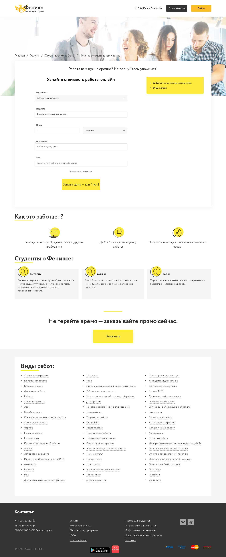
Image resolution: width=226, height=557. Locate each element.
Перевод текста (33, 433)
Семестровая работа (36, 422)
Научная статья (94, 454)
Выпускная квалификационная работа (169, 407)
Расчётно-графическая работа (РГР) (44, 459)
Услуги (34, 56)
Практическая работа (98, 433)
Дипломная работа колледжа (165, 396)
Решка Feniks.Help (80, 525)
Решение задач (94, 428)
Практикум (155, 469)
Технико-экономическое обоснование (108, 407)
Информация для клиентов (141, 525)
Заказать (113, 336)
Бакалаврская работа (160, 417)
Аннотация (30, 464)
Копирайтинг (93, 475)
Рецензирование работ (162, 401)
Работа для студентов (138, 520)
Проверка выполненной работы (42, 443)
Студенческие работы (60, 56)
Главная (20, 56)
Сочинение (155, 480)
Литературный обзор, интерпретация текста (111, 386)
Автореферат (156, 433)
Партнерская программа (84, 530)
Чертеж (28, 428)
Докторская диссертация (163, 386)
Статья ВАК (92, 422)
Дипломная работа (34, 391)
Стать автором (177, 8)
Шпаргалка (92, 375)
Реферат (29, 396)
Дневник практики (96, 480)
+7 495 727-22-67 (149, 8)
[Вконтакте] (183, 522)
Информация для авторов (140, 530)
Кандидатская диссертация (163, 381)
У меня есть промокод (81, 171)
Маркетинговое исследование (103, 469)
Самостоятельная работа (100, 443)
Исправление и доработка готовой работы (110, 396)
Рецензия (29, 469)
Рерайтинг (154, 475)
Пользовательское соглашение (143, 535)
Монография (93, 464)
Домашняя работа (159, 438)
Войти (201, 8)
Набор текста (94, 459)
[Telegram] (191, 522)
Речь (26, 475)
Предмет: (40, 108)
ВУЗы (73, 535)
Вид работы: (42, 92)
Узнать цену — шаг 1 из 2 (81, 184)
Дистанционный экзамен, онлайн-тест (45, 480)
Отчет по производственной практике (170, 459)
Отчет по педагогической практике (168, 448)
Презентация (31, 438)
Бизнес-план (156, 412)
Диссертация (93, 401)
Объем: (39, 125)
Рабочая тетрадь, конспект (101, 391)
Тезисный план (94, 412)
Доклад (28, 448)
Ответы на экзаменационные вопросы (45, 417)
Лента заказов (78, 540)
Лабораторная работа (36, 454)
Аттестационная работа (162, 422)
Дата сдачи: (42, 141)
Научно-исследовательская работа (106, 448)
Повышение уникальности (100, 438)
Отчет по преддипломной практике (168, 454)
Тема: (38, 157)
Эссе (27, 407)
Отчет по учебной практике (164, 464)
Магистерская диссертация (164, 375)
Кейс (89, 381)
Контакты (130, 540)
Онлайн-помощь (33, 412)
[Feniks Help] (30, 8)
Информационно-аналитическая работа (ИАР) (175, 443)
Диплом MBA (156, 391)
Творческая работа (97, 417)
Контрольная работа (35, 381)
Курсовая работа (33, 386)
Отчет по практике (34, 401)
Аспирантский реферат (162, 428)
